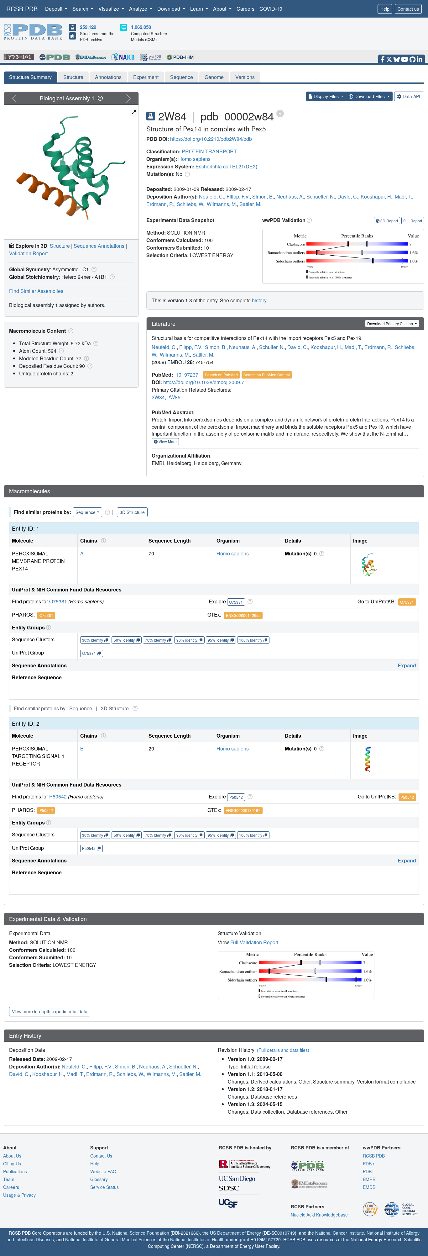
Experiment (146, 77)
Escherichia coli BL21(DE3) (226, 166)
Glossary (99, 1179)
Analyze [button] (139, 8)
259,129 (88, 27)
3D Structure (132, 512)
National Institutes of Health (197, 1239)
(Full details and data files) (283, 1050)
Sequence (181, 77)
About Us (12, 1156)
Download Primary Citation (390, 323)
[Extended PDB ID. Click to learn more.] (280, 113)
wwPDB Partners (381, 1147)
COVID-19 (270, 8)
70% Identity (155, 640)
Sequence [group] (86, 512)
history (259, 300)
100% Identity (250, 640)
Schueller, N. (320, 196)
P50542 (58, 796)
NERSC (194, 1246)
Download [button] (169, 8)
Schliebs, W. (190, 204)
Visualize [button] (109, 8)
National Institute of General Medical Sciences (110, 1239)
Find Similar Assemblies (36, 290)
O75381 (58, 601)
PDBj (368, 1171)
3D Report (389, 220)
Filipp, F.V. (238, 196)
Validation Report (28, 253)
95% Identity (218, 640)
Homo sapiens (194, 158)
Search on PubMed (221, 374)
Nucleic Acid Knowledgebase (319, 1214)
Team (8, 1179)
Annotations (108, 77)
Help (384, 9)
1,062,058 (141, 27)
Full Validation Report (254, 942)
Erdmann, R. (160, 204)
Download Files (369, 96)
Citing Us (12, 1163)
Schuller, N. (272, 347)
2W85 (173, 397)
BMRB (369, 1179)
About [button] (220, 8)
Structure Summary (30, 77)
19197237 (187, 374)
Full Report (412, 220)
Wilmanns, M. (222, 204)
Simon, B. (263, 196)
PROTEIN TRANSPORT (209, 151)
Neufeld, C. (211, 196)
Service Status (104, 1187)
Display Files (326, 96)
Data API (411, 96)
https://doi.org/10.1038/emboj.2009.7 (203, 382)
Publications (15, 1171)
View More (167, 441)
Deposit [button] (54, 8)
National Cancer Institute (339, 1233)
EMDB (369, 1187)
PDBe (368, 1163)
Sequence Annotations (99, 245)
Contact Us (101, 1156)
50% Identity (124, 640)
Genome (214, 77)
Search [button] (81, 8)
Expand (407, 665)
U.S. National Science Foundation (135, 1233)
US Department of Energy (235, 1233)
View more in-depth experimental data (49, 1011)
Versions (245, 77)
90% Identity (186, 640)
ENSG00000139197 (243, 810)
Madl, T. (403, 196)
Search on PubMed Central (266, 374)
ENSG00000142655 (243, 615)
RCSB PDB (22, 8)
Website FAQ (103, 1171)
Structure (73, 77)
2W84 (158, 397)
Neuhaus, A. (290, 196)
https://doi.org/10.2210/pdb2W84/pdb (211, 138)
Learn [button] (197, 8)
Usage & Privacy (19, 1195)
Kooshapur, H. (376, 196)
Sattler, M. (250, 204)
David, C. (347, 196)
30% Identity (92, 640)
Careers (245, 8)
